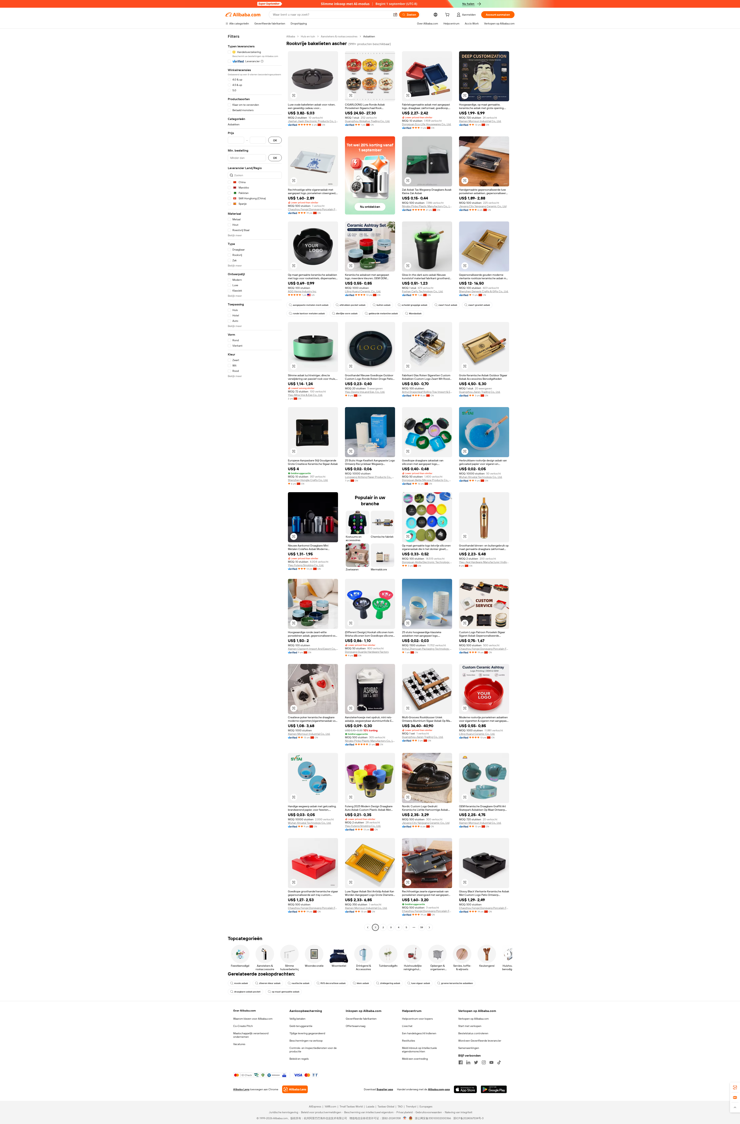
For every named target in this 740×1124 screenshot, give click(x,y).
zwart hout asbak (447, 305)
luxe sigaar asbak (420, 983)
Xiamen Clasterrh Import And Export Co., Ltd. (313, 648)
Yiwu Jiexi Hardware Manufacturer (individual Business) (484, 562)
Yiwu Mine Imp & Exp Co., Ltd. (305, 394)
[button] (395, 14)
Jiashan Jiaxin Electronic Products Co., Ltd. (313, 121)
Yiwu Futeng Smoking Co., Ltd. (306, 565)
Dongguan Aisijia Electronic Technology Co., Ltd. (427, 562)
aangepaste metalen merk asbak (310, 305)
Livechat (407, 1026)
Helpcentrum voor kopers (417, 1018)
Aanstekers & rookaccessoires (339, 36)
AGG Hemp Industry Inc (302, 291)
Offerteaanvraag (355, 1026)
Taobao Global (386, 1106)
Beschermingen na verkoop (306, 1040)
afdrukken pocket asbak (352, 305)
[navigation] (255, 482)
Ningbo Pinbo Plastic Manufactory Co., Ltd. (427, 206)
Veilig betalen (297, 1018)
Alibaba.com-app (439, 1089)
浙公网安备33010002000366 (433, 1118)
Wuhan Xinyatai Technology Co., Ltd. (480, 477)
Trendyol (411, 1106)
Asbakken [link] (369, 36)
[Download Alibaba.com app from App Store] (465, 1089)
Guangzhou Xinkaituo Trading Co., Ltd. (367, 121)
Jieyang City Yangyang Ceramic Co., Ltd (482, 206)
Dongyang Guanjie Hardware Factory (367, 651)
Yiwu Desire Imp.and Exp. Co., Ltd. (365, 391)
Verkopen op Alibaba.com (473, 1018)
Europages (426, 1106)
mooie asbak (241, 983)
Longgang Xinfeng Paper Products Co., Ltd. (370, 477)
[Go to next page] (429, 927)
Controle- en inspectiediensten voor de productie (313, 1049)
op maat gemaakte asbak (285, 991)
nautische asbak (300, 983)
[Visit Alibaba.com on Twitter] (476, 1062)
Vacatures (239, 1044)
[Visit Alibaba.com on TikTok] (499, 1062)
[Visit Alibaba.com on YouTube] (491, 1062)
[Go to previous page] (367, 927)
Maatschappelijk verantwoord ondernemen (250, 1035)
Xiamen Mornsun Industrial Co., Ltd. (480, 121)
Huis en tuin (308, 36)
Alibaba (290, 36)
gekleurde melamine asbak (383, 313)
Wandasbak (415, 313)
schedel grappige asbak (414, 305)
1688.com (330, 1106)
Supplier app (385, 1089)
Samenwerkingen (468, 1047)
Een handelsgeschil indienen (419, 1033)
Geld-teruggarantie (300, 1026)
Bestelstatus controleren (473, 1033)
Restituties (408, 1040)
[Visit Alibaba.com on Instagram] (483, 1062)
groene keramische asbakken (457, 983)
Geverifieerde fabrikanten (361, 1018)
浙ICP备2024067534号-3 (468, 1118)
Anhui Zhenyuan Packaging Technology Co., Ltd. (427, 648)
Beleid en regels (299, 1058)
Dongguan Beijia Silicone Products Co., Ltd (427, 480)
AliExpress (315, 1106)
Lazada (370, 1106)
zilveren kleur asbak (269, 983)
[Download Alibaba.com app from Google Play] (494, 1089)
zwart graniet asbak (479, 305)
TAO (400, 1106)
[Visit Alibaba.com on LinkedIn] (468, 1062)
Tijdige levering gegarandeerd (307, 1033)
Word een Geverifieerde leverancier (479, 1040)
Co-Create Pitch (243, 1026)
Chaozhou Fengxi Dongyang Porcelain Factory (313, 209)
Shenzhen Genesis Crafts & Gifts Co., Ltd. (483, 291)
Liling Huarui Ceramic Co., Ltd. (363, 291)
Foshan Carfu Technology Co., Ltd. (422, 291)
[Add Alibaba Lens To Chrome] (295, 1089)
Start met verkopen (469, 1026)
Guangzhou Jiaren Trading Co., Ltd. (479, 391)
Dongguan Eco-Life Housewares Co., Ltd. (426, 124)
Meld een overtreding (415, 1058)
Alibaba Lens (241, 1089)
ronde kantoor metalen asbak (309, 313)
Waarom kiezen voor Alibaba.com (252, 1018)
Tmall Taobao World (351, 1106)
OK (275, 140)
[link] (735, 1087)
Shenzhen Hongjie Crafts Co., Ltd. (308, 480)
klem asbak (363, 983)
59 (421, 927)
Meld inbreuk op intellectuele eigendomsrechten (419, 1049)
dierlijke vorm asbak (346, 313)
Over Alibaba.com (244, 1010)
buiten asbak (383, 305)
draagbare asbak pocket (247, 991)
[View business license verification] (405, 1118)
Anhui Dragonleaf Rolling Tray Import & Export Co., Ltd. (427, 391)
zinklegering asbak (390, 983)
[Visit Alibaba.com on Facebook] (460, 1062)
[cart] (448, 15)
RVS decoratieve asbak (333, 983)
